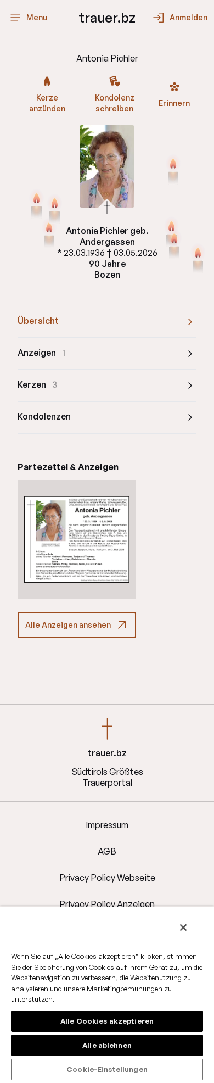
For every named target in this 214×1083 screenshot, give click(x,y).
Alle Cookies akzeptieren (107, 1021)
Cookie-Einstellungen (107, 1069)
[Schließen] (183, 927)
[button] (77, 539)
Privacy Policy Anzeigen (107, 903)
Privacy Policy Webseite (107, 877)
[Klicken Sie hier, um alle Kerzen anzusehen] (49, 234)
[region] (107, 994)
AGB (107, 851)
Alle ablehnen (107, 1045)
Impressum (107, 824)
